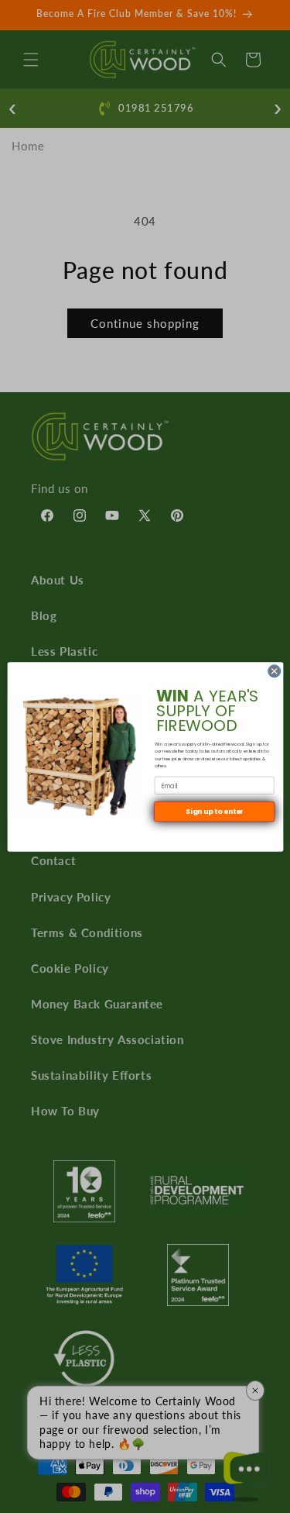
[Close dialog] (274, 670)
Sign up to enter (214, 811)
